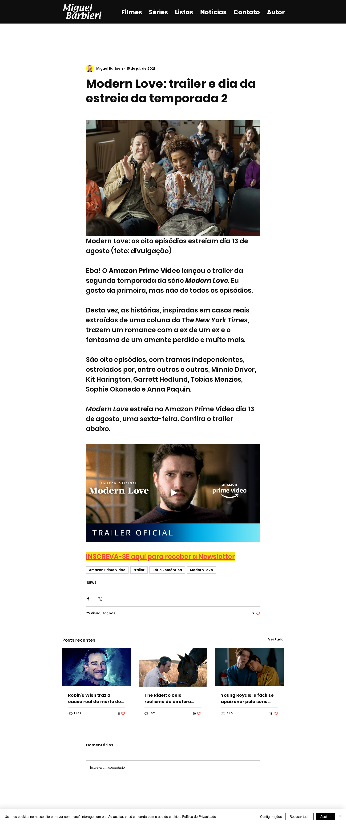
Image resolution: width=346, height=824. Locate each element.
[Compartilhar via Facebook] (88, 598)
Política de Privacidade (199, 816)
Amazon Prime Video (107, 570)
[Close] (340, 816)
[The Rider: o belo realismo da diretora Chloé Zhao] (173, 667)
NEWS (92, 582)
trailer (139, 570)
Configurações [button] (271, 816)
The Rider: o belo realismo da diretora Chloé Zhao (168, 698)
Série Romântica (167, 570)
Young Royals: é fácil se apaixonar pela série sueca (247, 698)
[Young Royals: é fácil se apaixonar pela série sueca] (249, 667)
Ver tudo (276, 639)
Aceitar (325, 816)
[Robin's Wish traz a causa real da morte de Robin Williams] (96, 667)
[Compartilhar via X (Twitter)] (99, 598)
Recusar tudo (300, 816)
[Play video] (173, 493)
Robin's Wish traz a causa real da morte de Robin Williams (94, 698)
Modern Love (201, 570)
